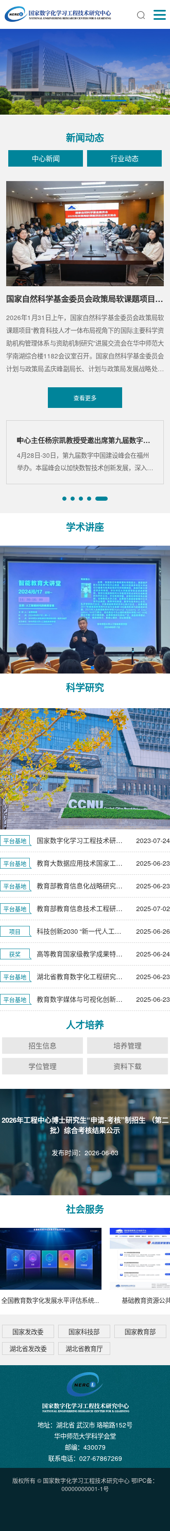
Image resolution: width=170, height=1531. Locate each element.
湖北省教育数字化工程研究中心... (85, 976)
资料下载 (127, 1066)
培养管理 (127, 1045)
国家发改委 (27, 1331)
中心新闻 (46, 158)
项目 (15, 931)
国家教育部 (140, 1331)
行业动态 (125, 158)
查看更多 (85, 397)
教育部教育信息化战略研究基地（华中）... (99, 885)
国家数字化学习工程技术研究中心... (89, 840)
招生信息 (42, 1045)
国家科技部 (83, 1331)
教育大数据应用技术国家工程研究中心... (95, 863)
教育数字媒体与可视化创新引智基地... (92, 999)
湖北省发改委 (28, 1348)
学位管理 (42, 1066)
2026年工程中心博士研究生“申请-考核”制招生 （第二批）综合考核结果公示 (85, 1125)
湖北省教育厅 (84, 1348)
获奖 (15, 954)
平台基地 (14, 840)
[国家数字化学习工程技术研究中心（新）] (57, 13)
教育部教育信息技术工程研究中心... (89, 908)
